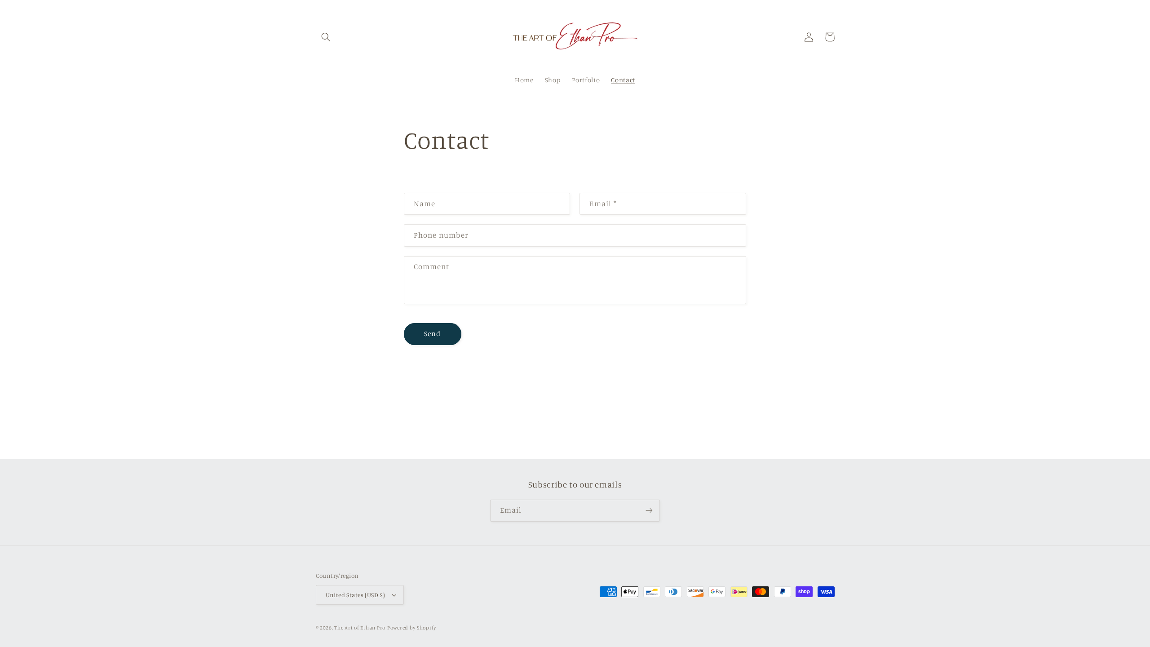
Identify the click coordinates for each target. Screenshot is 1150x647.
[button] (326, 37)
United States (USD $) (355, 594)
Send (432, 333)
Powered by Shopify (411, 628)
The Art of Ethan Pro (359, 628)
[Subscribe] (649, 511)
